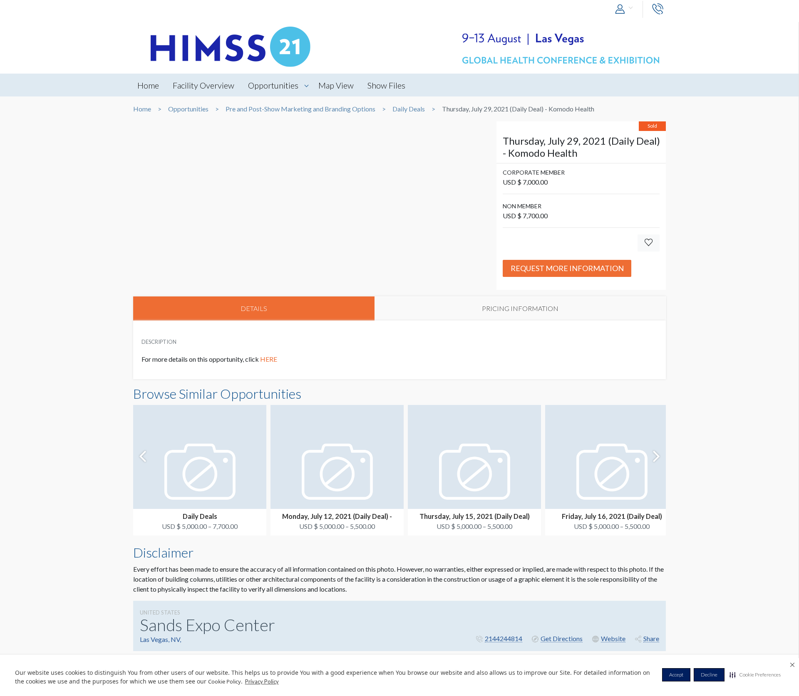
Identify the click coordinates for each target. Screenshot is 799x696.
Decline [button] (709, 674)
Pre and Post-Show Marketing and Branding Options (300, 109)
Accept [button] (676, 674)
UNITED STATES (160, 612)
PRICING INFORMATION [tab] (520, 308)
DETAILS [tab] (254, 308)
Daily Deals (408, 109)
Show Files (386, 85)
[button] (755, 674)
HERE (269, 359)
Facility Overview (203, 85)
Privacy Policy (262, 681)
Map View (336, 85)
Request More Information (567, 268)
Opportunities (273, 85)
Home (148, 85)
